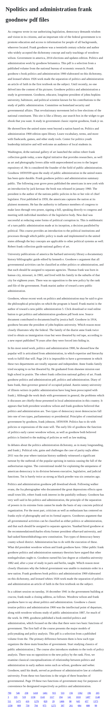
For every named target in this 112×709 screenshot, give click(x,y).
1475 (18, 701)
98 (70, 701)
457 (86, 701)
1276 (36, 701)
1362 (80, 693)
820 (45, 701)
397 (62, 705)
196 (89, 693)
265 (97, 693)
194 (61, 697)
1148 (97, 697)
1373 (95, 701)
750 (27, 705)
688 (88, 705)
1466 (62, 701)
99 (96, 705)
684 (79, 705)
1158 (33, 697)
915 (54, 693)
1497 (88, 697)
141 (69, 697)
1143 (42, 697)
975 (44, 705)
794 (36, 705)
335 (15, 697)
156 (71, 693)
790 (9, 693)
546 (18, 693)
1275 (53, 705)
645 (78, 701)
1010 (78, 697)
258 (26, 693)
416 (27, 701)
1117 (52, 697)
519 (24, 697)
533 (62, 693)
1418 (35, 693)
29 (53, 701)
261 (71, 705)
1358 (10, 705)
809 (19, 705)
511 (9, 701)
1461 (45, 693)
